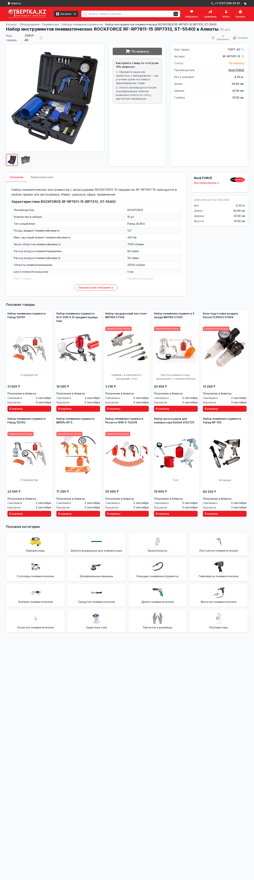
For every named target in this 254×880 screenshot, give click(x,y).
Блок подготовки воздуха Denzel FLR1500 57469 (220, 315)
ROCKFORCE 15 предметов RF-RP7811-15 (125, 189)
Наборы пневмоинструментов (82, 24)
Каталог (11, 24)
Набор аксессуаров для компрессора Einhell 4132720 (174, 420)
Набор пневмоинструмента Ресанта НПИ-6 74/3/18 (124, 420)
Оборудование (30, 24)
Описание (16, 177)
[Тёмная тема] (245, 3)
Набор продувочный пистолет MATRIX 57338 (126, 315)
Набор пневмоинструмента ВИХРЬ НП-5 (75, 420)
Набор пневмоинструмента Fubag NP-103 (222, 420)
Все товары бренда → (206, 182)
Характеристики (42, 177)
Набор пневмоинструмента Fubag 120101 (26, 315)
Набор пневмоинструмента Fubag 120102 (26, 420)
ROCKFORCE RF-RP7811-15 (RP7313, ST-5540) (78, 202)
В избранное (223, 38)
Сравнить (242, 37)
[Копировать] (41, 37)
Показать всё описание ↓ (96, 287)
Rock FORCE (236, 70)
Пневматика (50, 24)
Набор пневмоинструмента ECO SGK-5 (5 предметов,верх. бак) (77, 317)
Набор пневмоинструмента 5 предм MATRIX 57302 (174, 315)
